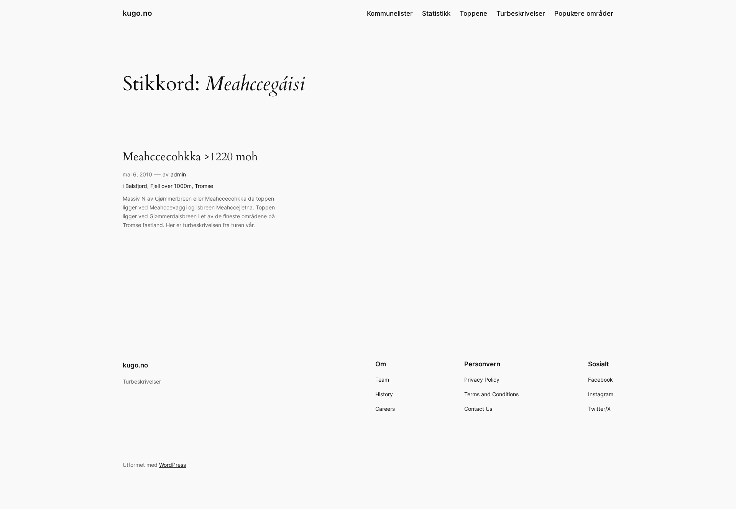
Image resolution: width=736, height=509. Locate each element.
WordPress (172, 464)
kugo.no (137, 13)
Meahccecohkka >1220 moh (190, 157)
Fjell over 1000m (171, 186)
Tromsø (204, 186)
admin (178, 174)
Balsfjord (136, 186)
